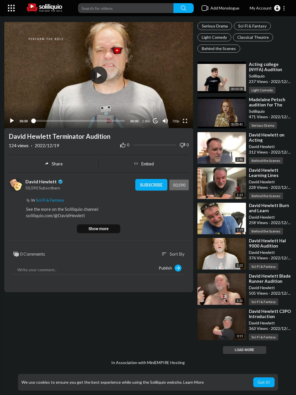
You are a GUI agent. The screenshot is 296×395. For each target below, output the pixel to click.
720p (175, 121)
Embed (147, 163)
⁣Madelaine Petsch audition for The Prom (267, 104)
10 (155, 121)
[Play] (12, 121)
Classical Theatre (253, 37)
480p (174, 98)
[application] (98, 75)
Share (57, 163)
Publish (167, 267)
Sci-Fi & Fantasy (252, 25)
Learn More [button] (193, 382)
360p (174, 106)
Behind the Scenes (219, 48)
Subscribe (151, 184)
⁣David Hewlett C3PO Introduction (270, 314)
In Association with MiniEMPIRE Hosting (148, 362)
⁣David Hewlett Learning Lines (263, 172)
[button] (267, 8)
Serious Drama (215, 25)
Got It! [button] (264, 382)
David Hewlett (41, 181)
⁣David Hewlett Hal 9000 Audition (267, 243)
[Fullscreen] (185, 121)
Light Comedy (214, 37)
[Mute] (165, 121)
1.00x (146, 121)
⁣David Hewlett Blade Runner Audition (270, 278)
